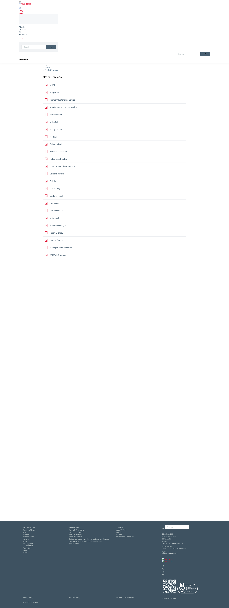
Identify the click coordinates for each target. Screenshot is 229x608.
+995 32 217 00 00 (179, 548)
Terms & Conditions (76, 530)
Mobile (22, 27)
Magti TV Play (121, 530)
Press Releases (28, 537)
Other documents (75, 537)
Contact (26, 550)
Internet (22, 29)
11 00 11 (165, 548)
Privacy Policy (28, 597)
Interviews (26, 539)
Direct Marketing (75, 534)
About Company (29, 527)
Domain (119, 532)
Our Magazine (28, 543)
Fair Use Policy (74, 597)
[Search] (51, 47)
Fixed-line (23, 34)
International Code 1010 (125, 537)
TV (20, 32)
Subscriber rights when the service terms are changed (89, 539)
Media (25, 541)
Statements (27, 534)
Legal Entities (28, 546)
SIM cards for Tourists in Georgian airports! (85, 541)
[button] (163, 566)
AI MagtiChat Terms (30, 602)
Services (119, 527)
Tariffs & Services (51, 70)
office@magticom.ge (170, 553)
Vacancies (26, 548)
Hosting (119, 534)
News (25, 532)
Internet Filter (74, 543)
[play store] (167, 561)
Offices (25, 552)
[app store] (167, 559)
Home (45, 65)
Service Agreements (76, 532)
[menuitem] (38, 27)
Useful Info (74, 527)
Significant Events (29, 530)
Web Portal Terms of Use (125, 597)
